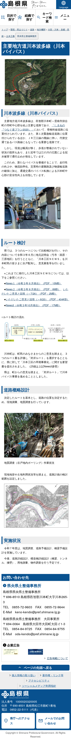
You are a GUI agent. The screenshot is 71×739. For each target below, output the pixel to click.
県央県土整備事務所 (26, 36)
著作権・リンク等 (52, 675)
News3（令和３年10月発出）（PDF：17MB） (33, 305)
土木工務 (10, 36)
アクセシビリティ (39, 680)
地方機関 (41, 29)
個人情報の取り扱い (24, 675)
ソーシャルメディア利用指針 (39, 686)
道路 (32, 29)
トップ (4, 29)
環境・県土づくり (19, 29)
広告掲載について (57, 658)
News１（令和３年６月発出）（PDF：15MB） (34, 283)
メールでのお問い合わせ (54, 720)
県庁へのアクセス (20, 720)
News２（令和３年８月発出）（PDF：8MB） (33, 289)
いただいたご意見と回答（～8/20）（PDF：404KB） (37, 299)
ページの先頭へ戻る (38, 667)
